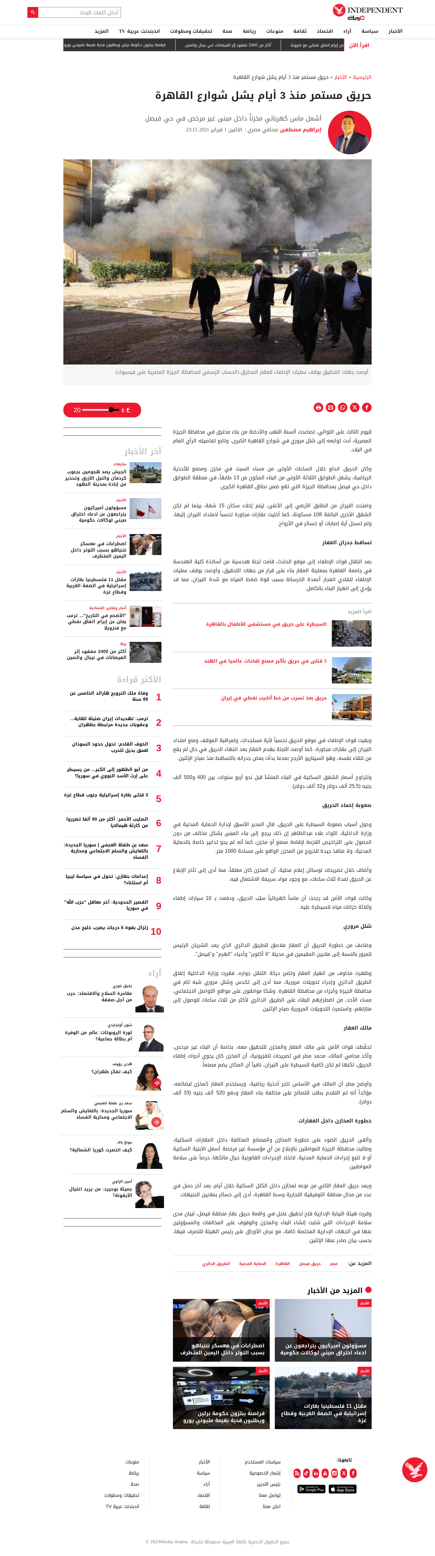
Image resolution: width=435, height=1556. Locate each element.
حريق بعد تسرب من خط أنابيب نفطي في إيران (274, 698)
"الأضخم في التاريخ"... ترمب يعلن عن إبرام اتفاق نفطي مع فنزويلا (96, 621)
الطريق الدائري (216, 1264)
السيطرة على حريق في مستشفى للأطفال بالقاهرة (266, 624)
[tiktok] (306, 1473)
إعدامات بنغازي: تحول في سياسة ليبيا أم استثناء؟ (107, 879)
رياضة (249, 31)
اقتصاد (325, 31)
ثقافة (300, 31)
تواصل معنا (270, 1495)
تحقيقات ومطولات (191, 31)
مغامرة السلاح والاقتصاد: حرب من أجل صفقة (99, 996)
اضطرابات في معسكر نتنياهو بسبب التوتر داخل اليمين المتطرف (222, 1349)
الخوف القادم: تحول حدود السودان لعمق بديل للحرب (110, 747)
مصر (334, 1264)
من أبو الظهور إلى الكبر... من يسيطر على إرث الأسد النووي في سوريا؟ (107, 772)
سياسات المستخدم (263, 1462)
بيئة (123, 644)
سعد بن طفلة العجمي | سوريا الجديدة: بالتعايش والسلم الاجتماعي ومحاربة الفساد (106, 851)
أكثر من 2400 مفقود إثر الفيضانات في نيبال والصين (261, 45)
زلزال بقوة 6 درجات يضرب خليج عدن (109, 927)
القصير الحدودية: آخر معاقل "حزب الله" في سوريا (106, 905)
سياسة (369, 31)
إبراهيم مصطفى (300, 130)
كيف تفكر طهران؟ (111, 1071)
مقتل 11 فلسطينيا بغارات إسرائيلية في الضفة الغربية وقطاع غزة (324, 1413)
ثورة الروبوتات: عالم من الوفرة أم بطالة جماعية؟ (98, 1035)
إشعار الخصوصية (265, 1473)
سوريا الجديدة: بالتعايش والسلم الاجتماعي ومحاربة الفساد (96, 1114)
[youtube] (325, 1473)
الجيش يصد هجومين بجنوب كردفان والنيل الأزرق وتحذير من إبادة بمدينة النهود (95, 478)
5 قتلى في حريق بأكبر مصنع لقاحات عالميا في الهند (265, 661)
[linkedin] (315, 1473)
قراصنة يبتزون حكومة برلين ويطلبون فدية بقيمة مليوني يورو (147, 44)
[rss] (297, 1473)
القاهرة (282, 1264)
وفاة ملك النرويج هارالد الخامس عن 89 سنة (109, 696)
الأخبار (396, 31)
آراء (347, 31)
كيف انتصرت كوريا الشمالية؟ (101, 1150)
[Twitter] (343, 1473)
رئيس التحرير (269, 1484)
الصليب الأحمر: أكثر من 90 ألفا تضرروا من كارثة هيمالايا (107, 822)
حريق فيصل (310, 1264)
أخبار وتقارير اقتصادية (107, 608)
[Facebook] (353, 1473)
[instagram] (334, 1473)
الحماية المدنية (252, 1264)
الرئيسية (362, 77)
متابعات (119, 464)
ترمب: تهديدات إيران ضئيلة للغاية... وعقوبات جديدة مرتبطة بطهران (109, 721)
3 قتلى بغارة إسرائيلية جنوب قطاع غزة (106, 795)
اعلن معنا (272, 1506)
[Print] (318, 407)
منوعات (274, 31)
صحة (227, 31)
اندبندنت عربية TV (139, 31)
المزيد (102, 31)
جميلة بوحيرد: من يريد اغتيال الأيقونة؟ (100, 1192)
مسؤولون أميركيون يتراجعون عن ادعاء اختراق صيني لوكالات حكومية (323, 1349)
